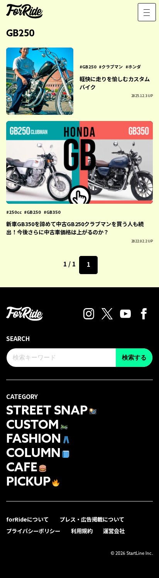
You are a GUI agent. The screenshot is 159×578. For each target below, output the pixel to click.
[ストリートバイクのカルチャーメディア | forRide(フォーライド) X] (107, 313)
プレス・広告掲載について (91, 519)
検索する (134, 357)
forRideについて (27, 519)
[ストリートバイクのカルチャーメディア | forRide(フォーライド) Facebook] (143, 313)
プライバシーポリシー (33, 531)
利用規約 (82, 531)
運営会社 (114, 531)
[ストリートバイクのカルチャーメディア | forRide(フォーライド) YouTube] (125, 313)
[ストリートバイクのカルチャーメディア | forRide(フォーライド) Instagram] (89, 313)
